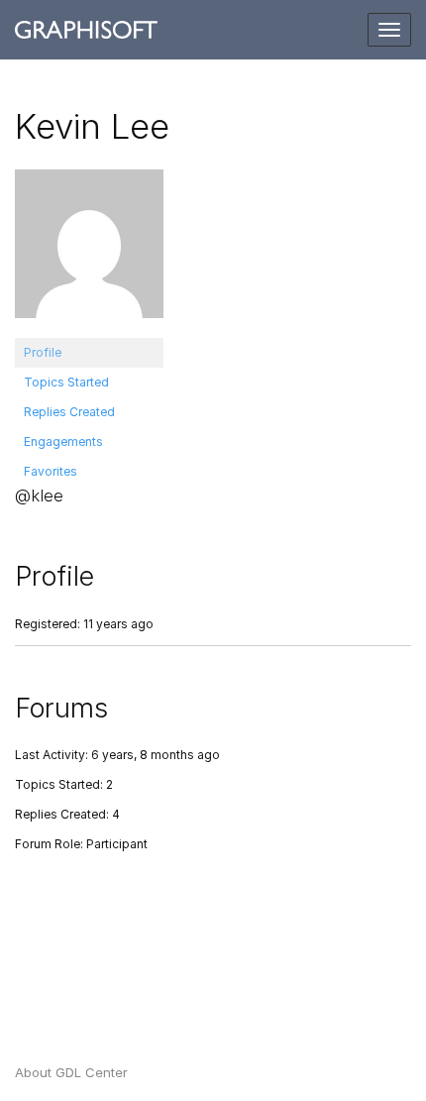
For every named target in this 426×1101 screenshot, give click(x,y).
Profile (42, 352)
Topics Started (66, 382)
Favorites (50, 471)
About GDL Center (71, 1072)
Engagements (63, 441)
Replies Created (69, 411)
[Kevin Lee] (89, 252)
